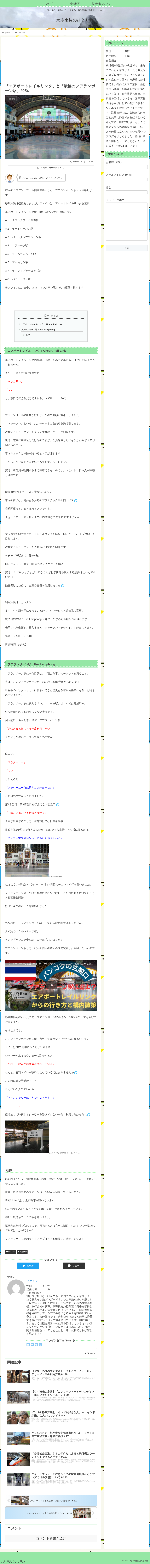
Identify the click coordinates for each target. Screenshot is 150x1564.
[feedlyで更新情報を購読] (36, 1344)
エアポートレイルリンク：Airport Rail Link (41, 324)
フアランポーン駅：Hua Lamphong (38, 329)
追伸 (28, 335)
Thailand (11, 1252)
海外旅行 (23, 1252)
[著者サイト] (28, 1344)
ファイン (32, 1281)
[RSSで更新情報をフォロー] (40, 1344)
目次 (47, 315)
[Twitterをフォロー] (32, 1344)
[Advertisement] (51, 60)
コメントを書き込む (51, 1538)
